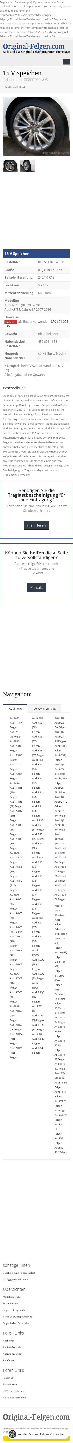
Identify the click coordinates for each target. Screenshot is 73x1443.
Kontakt (36, 587)
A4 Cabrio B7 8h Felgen (60, 1045)
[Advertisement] (36, 212)
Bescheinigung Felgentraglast (19, 1272)
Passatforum (10, 1384)
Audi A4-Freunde (12, 1347)
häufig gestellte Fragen (15, 1279)
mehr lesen (36, 525)
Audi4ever (8, 1340)
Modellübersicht (11, 1296)
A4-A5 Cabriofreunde (14, 1397)
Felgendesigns (10, 1303)
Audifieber (8, 1360)
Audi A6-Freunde (12, 1353)
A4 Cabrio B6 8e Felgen (60, 1031)
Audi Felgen (16, 708)
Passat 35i (8, 1377)
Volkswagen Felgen (45, 708)
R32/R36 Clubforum (13, 1390)
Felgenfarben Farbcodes (16, 1323)
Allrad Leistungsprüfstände (17, 1316)
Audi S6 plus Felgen (59, 1129)
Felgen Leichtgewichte (15, 1309)
